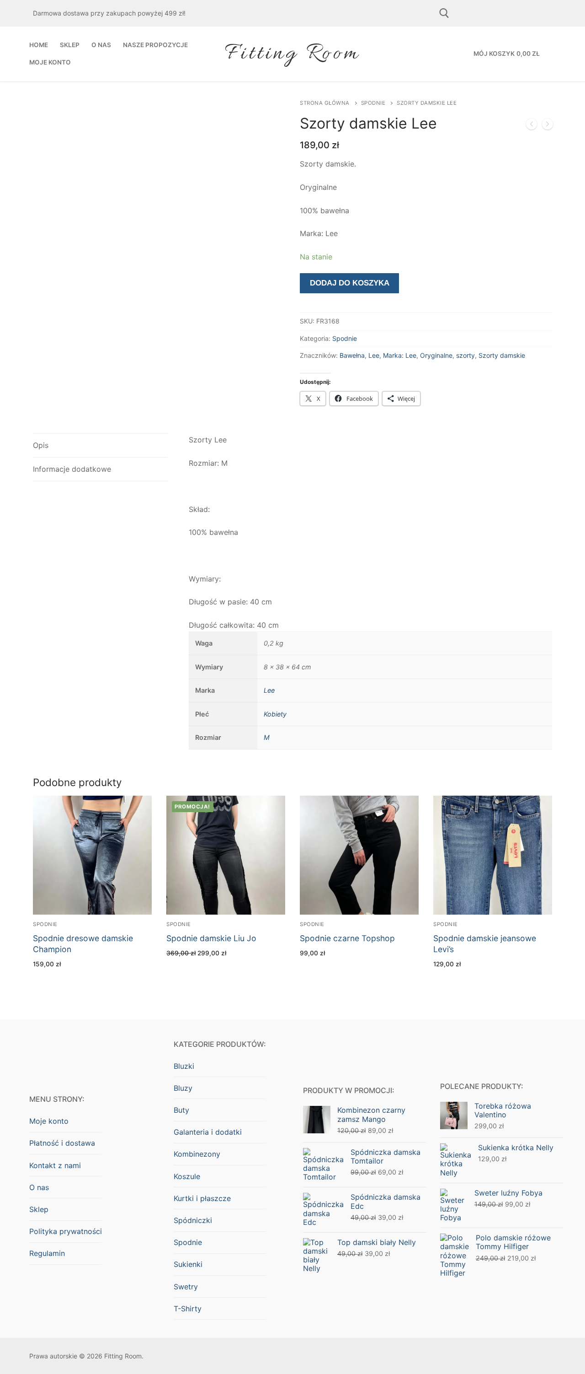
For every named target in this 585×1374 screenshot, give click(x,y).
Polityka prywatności (65, 1231)
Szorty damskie (502, 355)
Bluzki (184, 1066)
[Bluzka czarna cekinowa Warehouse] (547, 126)
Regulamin (47, 1253)
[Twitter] (536, 13)
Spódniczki (193, 1220)
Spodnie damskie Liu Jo (211, 938)
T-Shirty (188, 1308)
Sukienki (188, 1264)
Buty (181, 1110)
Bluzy (183, 1088)
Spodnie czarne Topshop (347, 938)
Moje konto (49, 1121)
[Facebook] (472, 13)
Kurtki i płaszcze (202, 1198)
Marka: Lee (399, 355)
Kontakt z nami (55, 1165)
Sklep (38, 1209)
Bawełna (352, 355)
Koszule (187, 1176)
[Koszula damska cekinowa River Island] (531, 126)
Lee (373, 355)
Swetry (186, 1286)
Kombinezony (197, 1153)
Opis (40, 445)
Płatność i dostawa (62, 1143)
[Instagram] (504, 13)
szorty (465, 355)
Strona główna (325, 103)
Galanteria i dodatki (208, 1132)
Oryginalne (436, 355)
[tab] (100, 445)
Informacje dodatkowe (72, 469)
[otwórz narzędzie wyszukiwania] (444, 13)
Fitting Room (292, 53)
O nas (39, 1187)
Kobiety (275, 714)
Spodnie (373, 103)
